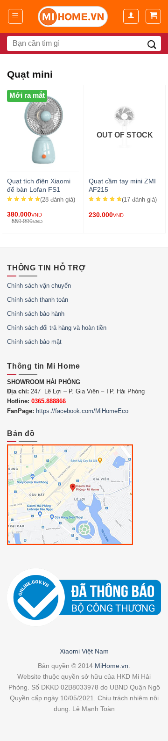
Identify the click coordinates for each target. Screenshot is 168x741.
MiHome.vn (111, 665)
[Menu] (15, 16)
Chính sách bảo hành (35, 313)
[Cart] (153, 16)
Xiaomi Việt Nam (84, 651)
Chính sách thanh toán (37, 299)
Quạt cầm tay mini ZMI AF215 (122, 185)
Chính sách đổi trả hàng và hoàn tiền (56, 327)
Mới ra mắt (27, 95)
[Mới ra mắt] (43, 165)
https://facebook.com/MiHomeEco (82, 410)
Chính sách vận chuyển (39, 285)
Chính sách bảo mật (34, 341)
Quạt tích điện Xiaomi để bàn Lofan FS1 (38, 185)
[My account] (131, 16)
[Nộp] (152, 43)
